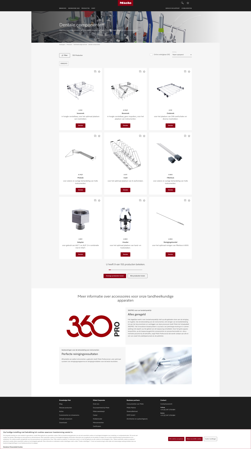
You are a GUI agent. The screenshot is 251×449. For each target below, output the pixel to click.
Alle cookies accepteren (176, 439)
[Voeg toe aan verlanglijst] (187, 3)
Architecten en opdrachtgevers (137, 419)
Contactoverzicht (166, 404)
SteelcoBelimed (132, 411)
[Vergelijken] (95, 71)
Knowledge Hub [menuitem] (74, 8)
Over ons (96, 404)
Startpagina (62, 44)
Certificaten (97, 426)
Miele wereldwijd (99, 411)
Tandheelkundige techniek (80, 44)
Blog (60, 404)
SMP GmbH (131, 415)
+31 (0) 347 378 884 (167, 410)
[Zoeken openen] (182, 3)
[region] (125, 439)
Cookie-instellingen (210, 439)
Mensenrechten (98, 422)
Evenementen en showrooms (69, 415)
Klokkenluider (97, 419)
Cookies (20, 447)
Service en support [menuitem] (173, 8)
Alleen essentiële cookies (194, 439)
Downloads (63, 422)
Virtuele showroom (65, 419)
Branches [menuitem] (62, 8)
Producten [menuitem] (85, 8)
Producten (69, 44)
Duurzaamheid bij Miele (101, 408)
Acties (61, 411)
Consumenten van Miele (135, 404)
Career (95, 415)
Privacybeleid (14, 447)
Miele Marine (131, 408)
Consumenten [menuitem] (187, 8)
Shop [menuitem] (93, 8)
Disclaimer (6, 447)
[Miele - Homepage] (125, 3)
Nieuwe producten (65, 408)
